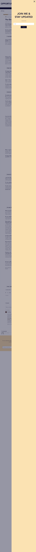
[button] (34, 1)
